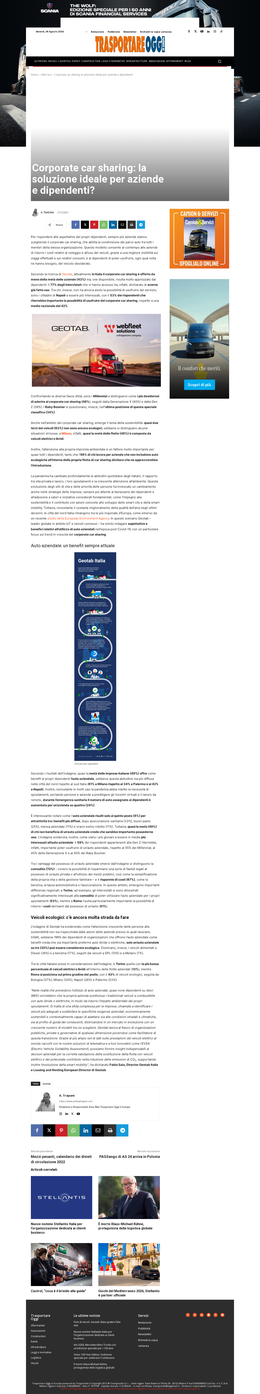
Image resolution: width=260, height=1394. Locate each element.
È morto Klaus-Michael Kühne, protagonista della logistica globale (125, 1226)
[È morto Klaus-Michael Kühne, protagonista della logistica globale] (129, 1197)
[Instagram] (215, 31)
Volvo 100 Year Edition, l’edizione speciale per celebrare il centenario (94, 1356)
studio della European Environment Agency (78, 518)
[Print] (132, 225)
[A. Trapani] (35, 212)
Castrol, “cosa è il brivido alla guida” (58, 1291)
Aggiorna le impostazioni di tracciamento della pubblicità (169, 1388)
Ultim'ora (46, 74)
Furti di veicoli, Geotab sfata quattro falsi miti (97, 1323)
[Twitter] (195, 31)
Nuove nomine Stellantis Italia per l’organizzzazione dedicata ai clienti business (58, 1228)
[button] (219, 61)
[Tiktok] (221, 31)
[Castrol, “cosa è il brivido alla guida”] (61, 1264)
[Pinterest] (94, 225)
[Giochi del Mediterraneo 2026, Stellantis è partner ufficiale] (129, 1264)
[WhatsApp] (104, 225)
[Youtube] (202, 31)
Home (34, 74)
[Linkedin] (208, 31)
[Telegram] (141, 225)
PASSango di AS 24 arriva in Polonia (129, 1156)
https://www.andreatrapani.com (76, 1101)
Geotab (67, 274)
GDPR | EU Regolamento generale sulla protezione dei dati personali (98, 1388)
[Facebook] (189, 31)
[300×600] (199, 402)
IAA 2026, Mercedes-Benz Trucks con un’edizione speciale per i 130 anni (95, 1346)
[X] (85, 225)
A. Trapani (47, 212)
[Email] (122, 225)
